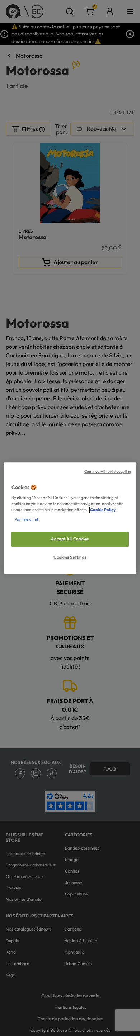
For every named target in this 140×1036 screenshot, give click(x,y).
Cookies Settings (70, 557)
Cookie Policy (103, 509)
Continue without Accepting (107, 471)
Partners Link (26, 519)
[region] (70, 518)
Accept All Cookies (70, 538)
